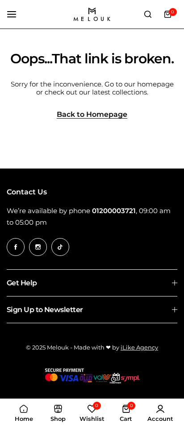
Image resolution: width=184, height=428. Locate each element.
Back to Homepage (92, 115)
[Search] (148, 14)
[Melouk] (92, 14)
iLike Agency (139, 347)
